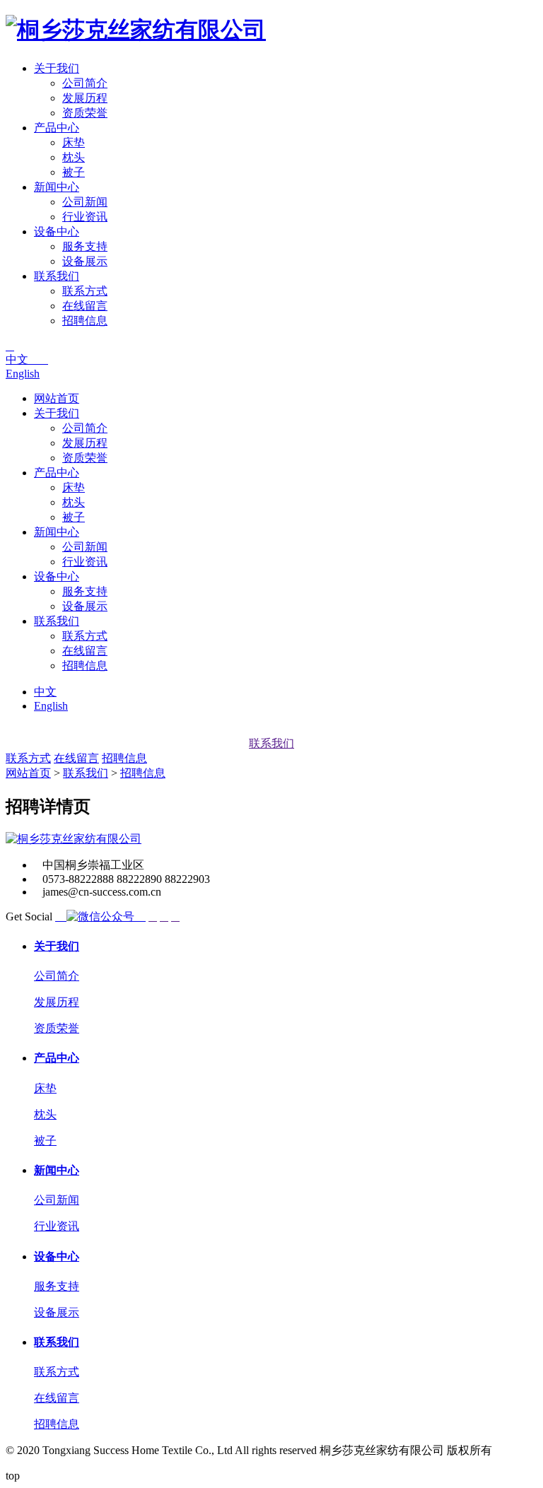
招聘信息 (84, 321)
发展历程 (84, 98)
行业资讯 (84, 217)
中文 (27, 359)
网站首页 (56, 398)
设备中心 (56, 231)
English (23, 374)
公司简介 (84, 83)
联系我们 (56, 276)
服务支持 (84, 246)
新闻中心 (56, 187)
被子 (73, 172)
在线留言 (84, 306)
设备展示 (84, 261)
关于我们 (56, 68)
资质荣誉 (84, 113)
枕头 (73, 157)
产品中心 (56, 128)
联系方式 (84, 291)
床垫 (73, 142)
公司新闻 (84, 202)
